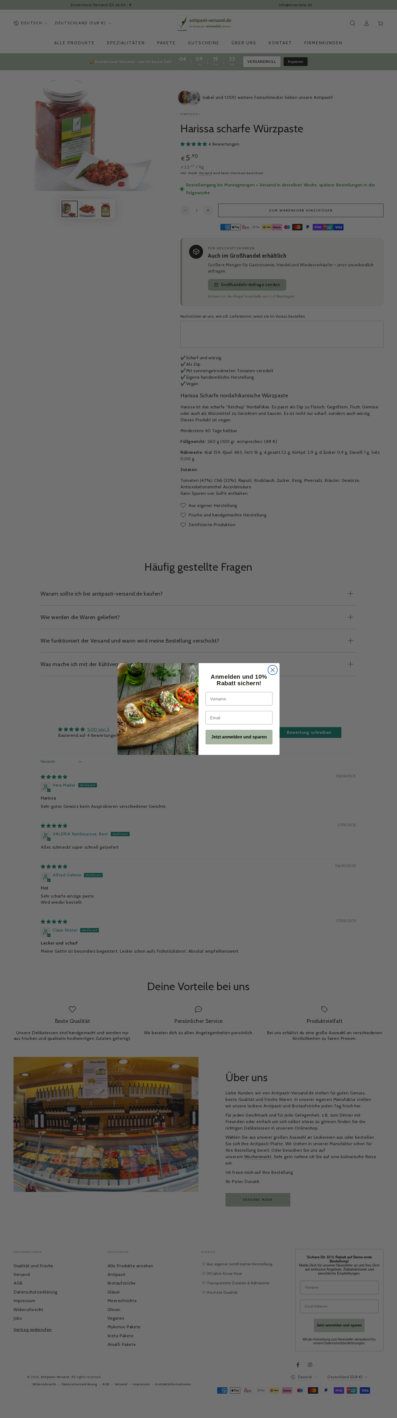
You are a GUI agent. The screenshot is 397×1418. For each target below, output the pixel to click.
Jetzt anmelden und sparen (239, 737)
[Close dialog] (272, 670)
